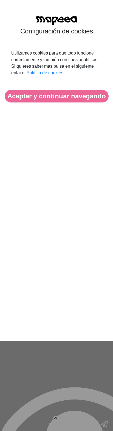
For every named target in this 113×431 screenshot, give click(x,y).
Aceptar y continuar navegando (56, 96)
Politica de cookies (45, 72)
